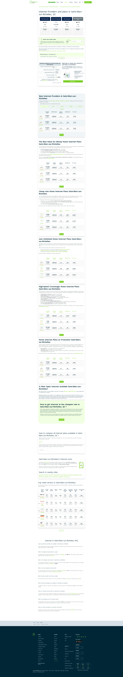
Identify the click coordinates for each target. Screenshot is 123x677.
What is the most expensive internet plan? (47, 568)
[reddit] (86, 636)
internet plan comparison (57, 571)
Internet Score (47, 462)
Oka (60, 474)
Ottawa (55, 646)
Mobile (39, 634)
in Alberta (39, 636)
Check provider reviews (45, 250)
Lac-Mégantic (60, 476)
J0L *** (41, 441)
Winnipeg (55, 658)
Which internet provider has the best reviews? (48, 576)
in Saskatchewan (40, 658)
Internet (56, 634)
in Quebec (39, 656)
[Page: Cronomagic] (41, 221)
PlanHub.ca (45, 80)
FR (82, 2)
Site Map (66, 670)
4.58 (79, 578)
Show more (61, 186)
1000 (67, 554)
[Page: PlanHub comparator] (33, 2)
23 (55, 67)
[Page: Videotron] (41, 322)
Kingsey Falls (41, 474)
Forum (66, 638)
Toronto (55, 636)
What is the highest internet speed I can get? (48, 551)
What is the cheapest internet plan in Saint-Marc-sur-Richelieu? (51, 560)
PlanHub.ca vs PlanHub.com (69, 668)
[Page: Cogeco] (41, 328)
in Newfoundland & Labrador (42, 644)
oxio (56, 77)
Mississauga (56, 648)
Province (77, 655)
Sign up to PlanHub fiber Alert (70, 391)
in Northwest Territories (41, 646)
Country (77, 650)
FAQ (65, 640)
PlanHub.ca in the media (68, 663)
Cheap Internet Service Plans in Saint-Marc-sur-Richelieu (70, 6)
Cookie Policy (62, 670)
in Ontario (39, 652)
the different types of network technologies (59, 251)
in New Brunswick (40, 642)
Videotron (58, 100)
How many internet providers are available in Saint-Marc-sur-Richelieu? (53, 543)
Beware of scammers (68, 665)
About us (66, 646)
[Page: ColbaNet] (41, 215)
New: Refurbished (52, 2)
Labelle (80, 474)
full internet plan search (44, 306)
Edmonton (55, 644)
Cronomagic (66, 100)
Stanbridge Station (47, 476)
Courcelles (46, 474)
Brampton (55, 650)
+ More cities (56, 660)
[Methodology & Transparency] (57, 54)
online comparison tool (72, 593)
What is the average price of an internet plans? (48, 599)
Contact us (66, 656)
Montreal (39, 664)
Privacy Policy (57, 670)
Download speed (47, 211)
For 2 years (74, 210)
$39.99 (56, 563)
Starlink (63, 570)
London (55, 652)
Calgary (55, 642)
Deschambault (54, 476)
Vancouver (55, 638)
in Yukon (39, 660)
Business (75, 2)
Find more (61, 134)
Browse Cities (66, 476)
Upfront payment (61, 211)
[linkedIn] (82, 636)
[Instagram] (78, 636)
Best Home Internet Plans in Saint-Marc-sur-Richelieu (48, 6)
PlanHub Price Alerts (79, 353)
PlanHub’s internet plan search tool (56, 154)
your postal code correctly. (64, 249)
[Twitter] (80, 636)
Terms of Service (51, 670)
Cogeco (53, 100)
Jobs (65, 658)
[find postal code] (81, 41)
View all (62, 108)
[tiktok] (84, 636)
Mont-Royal (41, 476)
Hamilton (55, 654)
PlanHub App (67, 653)
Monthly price (67, 210)
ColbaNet (62, 100)
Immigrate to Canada (68, 636)
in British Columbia (41, 638)
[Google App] (83, 642)
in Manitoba (40, 640)
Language (77, 644)
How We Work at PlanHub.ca (69, 651)
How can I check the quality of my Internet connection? (50, 607)
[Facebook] (76, 636)
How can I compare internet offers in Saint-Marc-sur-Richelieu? (51, 591)
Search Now (87, 2)
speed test (52, 555)
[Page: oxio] (41, 116)
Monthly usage (54, 211)
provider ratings (51, 158)
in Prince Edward (40, 654)
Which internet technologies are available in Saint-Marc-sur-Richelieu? (53, 583)
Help (66, 634)
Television (71, 2)
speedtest (73, 609)
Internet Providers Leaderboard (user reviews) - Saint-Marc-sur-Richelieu (52, 50)
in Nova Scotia (40, 648)
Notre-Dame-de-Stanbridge (73, 474)
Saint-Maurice (64, 474)
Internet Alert (61, 419)
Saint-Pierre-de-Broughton (54, 474)
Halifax (55, 656)
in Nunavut (39, 650)
